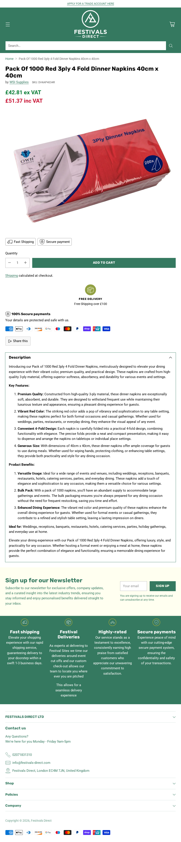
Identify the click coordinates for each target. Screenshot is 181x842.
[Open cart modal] (172, 24)
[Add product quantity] (25, 263)
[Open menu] (7, 24)
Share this (20, 341)
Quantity (11, 253)
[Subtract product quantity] (9, 263)
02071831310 (22, 755)
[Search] (171, 45)
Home (9, 59)
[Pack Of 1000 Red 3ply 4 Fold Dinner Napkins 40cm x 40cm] (90, 170)
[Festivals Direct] (90, 24)
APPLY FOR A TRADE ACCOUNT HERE (90, 3)
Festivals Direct (41, 820)
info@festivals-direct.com (31, 763)
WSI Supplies (19, 82)
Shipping (11, 276)
